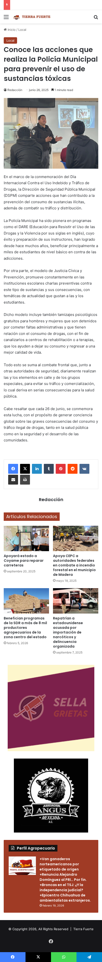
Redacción (14, 90)
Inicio (11, 30)
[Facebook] (13, 469)
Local (22, 30)
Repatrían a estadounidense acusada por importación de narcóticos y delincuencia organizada (68, 632)
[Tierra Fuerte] (32, 17)
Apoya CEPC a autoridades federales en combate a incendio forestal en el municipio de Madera (74, 565)
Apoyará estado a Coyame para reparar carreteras (24, 560)
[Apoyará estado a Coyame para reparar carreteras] (26, 538)
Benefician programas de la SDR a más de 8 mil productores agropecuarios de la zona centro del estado (25, 627)
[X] (25, 469)
